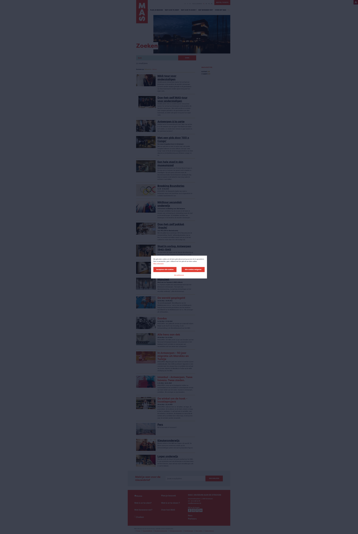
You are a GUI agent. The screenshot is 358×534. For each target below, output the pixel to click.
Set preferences (179, 275)
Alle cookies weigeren (193, 269)
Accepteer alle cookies (165, 269)
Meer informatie (158, 263)
